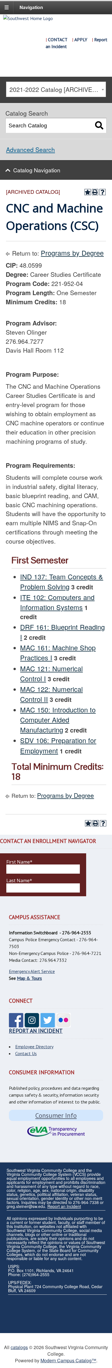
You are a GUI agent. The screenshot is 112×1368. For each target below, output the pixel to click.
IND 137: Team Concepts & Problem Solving (61, 581)
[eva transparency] (56, 1132)
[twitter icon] (47, 1024)
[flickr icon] (63, 1024)
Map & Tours (29, 978)
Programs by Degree (72, 253)
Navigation (31, 7)
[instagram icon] (32, 1024)
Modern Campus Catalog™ (68, 1360)
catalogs (19, 1347)
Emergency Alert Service (32, 971)
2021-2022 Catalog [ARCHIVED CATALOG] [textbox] (57, 89)
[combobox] (56, 89)
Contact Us (26, 1053)
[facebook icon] (16, 1024)
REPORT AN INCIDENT (36, 1030)
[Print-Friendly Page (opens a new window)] (95, 192)
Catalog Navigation (36, 170)
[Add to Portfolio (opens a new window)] (87, 192)
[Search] (99, 125)
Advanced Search (30, 149)
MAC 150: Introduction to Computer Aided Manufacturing (58, 720)
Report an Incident (64, 1206)
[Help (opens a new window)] (102, 192)
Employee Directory (34, 1046)
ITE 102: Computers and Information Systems (57, 602)
